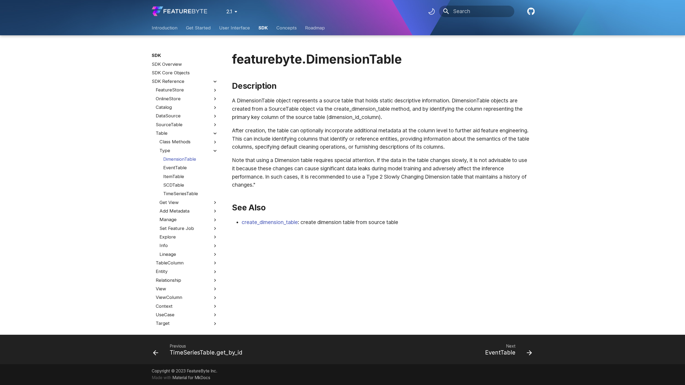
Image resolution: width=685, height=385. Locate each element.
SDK (263, 27)
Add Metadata (174, 211)
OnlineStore (168, 98)
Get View (169, 202)
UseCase (165, 314)
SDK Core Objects (171, 72)
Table (162, 133)
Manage (168, 219)
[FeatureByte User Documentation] (179, 11)
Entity (162, 271)
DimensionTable (179, 159)
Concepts (286, 27)
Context (164, 306)
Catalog (164, 107)
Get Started (198, 27)
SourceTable (169, 124)
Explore (167, 237)
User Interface (234, 27)
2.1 (229, 11)
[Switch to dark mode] (431, 11)
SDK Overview (167, 64)
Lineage (167, 254)
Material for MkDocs (191, 377)
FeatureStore (170, 90)
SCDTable (173, 185)
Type (164, 150)
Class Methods (175, 141)
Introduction (164, 27)
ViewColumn (169, 297)
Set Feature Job (176, 228)
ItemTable (173, 176)
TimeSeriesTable (180, 193)
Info (163, 245)
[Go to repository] (530, 11)
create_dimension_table (270, 222)
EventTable (175, 167)
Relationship (168, 280)
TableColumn (170, 262)
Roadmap (315, 27)
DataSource (168, 115)
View (161, 288)
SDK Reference (168, 81)
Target (163, 323)
